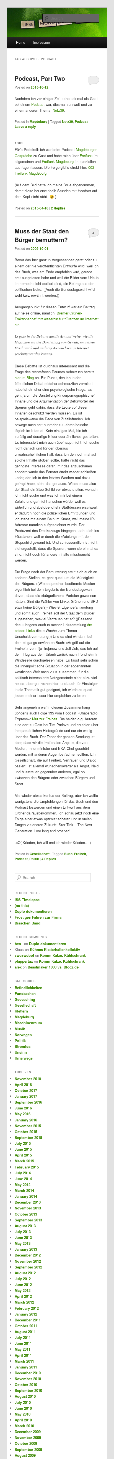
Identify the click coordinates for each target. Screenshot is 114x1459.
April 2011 (23, 1355)
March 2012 (24, 1302)
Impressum (41, 42)
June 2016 (23, 1108)
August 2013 (25, 1225)
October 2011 (26, 1325)
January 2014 (26, 1196)
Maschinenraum (28, 1022)
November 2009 (28, 1437)
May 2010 (22, 1414)
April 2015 (23, 1155)
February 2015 (27, 1167)
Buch (68, 853)
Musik (20, 1028)
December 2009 (28, 1431)
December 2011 (28, 1320)
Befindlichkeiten (28, 987)
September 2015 (28, 1137)
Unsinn (21, 1052)
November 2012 (28, 1261)
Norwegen (23, 1034)
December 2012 (28, 1255)
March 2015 (24, 1160)
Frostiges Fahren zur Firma (38, 917)
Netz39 (58, 110)
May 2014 (22, 1184)
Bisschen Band (27, 923)
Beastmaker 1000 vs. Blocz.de (53, 967)
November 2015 (28, 1125)
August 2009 (25, 1455)
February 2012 (27, 1308)
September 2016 (28, 1102)
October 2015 (26, 1131)
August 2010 (25, 1396)
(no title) (22, 905)
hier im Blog (24, 377)
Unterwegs (24, 1058)
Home (20, 42)
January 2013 (26, 1249)
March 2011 (24, 1361)
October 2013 (26, 1214)
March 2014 (24, 1190)
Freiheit (80, 853)
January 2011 (26, 1367)
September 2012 (28, 1267)
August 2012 (25, 1272)
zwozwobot (24, 955)
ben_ (19, 943)
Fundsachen (25, 993)
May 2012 (22, 1290)
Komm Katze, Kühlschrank (63, 955)
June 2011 (23, 1343)
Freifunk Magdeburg (58, 161)
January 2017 (26, 1096)
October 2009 (26, 1443)
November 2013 (28, 1208)
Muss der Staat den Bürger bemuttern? (42, 235)
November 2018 (28, 1078)
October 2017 (26, 1090)
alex (18, 967)
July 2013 (23, 1231)
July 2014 (23, 1172)
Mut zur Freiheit (44, 718)
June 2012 (23, 1284)
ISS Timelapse (27, 899)
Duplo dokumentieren (33, 911)
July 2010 (23, 1402)
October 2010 (26, 1384)
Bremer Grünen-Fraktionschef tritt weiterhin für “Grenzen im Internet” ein (57, 318)
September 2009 (28, 1449)
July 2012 (23, 1278)
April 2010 (23, 1420)
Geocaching (25, 999)
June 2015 (23, 1149)
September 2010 (28, 1390)
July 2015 (23, 1143)
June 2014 (23, 1178)
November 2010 (28, 1378)
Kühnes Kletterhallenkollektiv (55, 949)
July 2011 (23, 1337)
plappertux (24, 961)
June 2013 (23, 1237)
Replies (58, 208)
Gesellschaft (40, 853)
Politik (34, 858)
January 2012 (26, 1314)
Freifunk (86, 155)
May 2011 (22, 1349)
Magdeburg (38, 121)
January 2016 (26, 1120)
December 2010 (28, 1372)
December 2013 (28, 1202)
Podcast (38, 104)
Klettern (21, 1011)
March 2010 (24, 1425)
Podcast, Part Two (40, 78)
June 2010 (23, 1408)
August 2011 (25, 1331)
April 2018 (23, 1084)
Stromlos (22, 1046)
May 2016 (22, 1113)
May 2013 (22, 1243)
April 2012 (23, 1296)
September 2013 (28, 1220)
